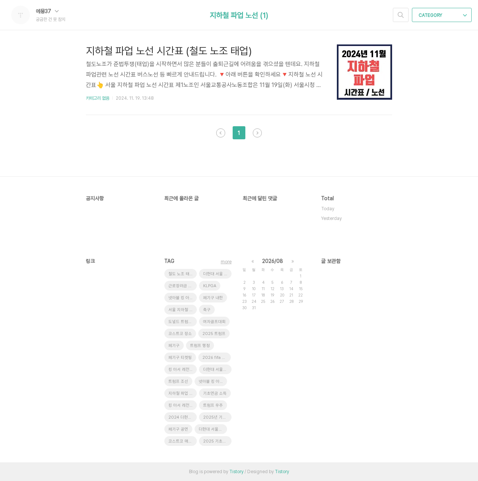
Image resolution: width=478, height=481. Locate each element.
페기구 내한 (213, 297)
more (226, 261)
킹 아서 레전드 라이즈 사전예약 (182, 369)
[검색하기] (400, 15)
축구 (207, 309)
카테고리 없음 (97, 98)
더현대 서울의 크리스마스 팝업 (213, 429)
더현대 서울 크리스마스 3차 (217, 273)
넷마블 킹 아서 (180, 297)
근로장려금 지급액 (182, 285)
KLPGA (209, 285)
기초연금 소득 (215, 393)
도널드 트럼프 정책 (182, 321)
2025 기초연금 (216, 441)
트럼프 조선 (178, 381)
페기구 (174, 345)
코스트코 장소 (180, 333)
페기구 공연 (178, 429)
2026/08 (272, 261)
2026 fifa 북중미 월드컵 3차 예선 (216, 357)
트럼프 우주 (213, 405)
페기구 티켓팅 (180, 357)
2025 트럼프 (214, 333)
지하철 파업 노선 (182, 393)
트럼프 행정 (200, 345)
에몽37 (44, 11)
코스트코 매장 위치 (182, 441)
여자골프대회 (214, 321)
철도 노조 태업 (180, 273)
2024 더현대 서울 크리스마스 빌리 (182, 417)
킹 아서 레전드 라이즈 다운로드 (182, 405)
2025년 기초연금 (217, 417)
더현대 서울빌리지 (217, 369)
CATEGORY (431, 15)
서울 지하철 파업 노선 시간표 (182, 309)
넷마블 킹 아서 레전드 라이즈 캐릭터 (213, 381)
